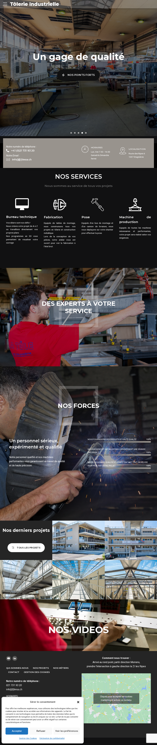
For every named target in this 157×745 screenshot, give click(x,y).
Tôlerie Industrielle (34, 4)
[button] (78, 702)
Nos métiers (61, 668)
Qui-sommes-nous (17, 668)
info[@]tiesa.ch (14, 689)
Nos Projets (41, 668)
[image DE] (78, 540)
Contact (13, 672)
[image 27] (131, 579)
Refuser (40, 731)
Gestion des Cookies (28, 738)
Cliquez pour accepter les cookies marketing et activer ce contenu (116, 698)
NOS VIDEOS (78, 629)
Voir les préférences (66, 731)
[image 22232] (131, 540)
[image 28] (78, 579)
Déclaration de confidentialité (52, 738)
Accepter (17, 731)
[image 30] (26, 579)
